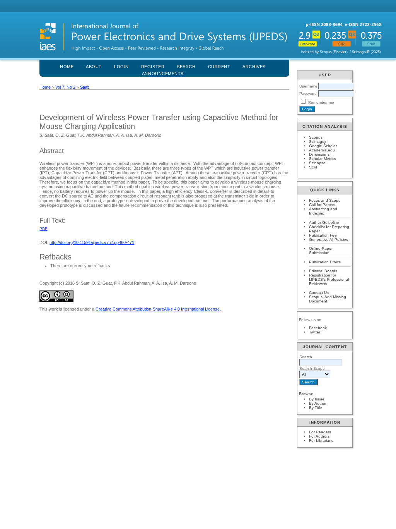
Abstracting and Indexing (323, 211)
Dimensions (319, 154)
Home (66, 66)
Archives (253, 66)
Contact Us (319, 292)
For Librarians (321, 440)
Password (308, 93)
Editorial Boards (323, 271)
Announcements (163, 73)
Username (308, 86)
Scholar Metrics (322, 158)
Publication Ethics (325, 262)
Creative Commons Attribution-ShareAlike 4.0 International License (158, 309)
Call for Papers (322, 205)
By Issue (316, 399)
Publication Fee (323, 235)
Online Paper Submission (321, 250)
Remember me (321, 102)
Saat (84, 87)
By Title (315, 407)
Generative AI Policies (328, 239)
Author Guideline (324, 222)
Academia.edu (322, 150)
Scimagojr (317, 141)
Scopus (316, 137)
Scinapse (317, 163)
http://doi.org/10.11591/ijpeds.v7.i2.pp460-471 (92, 242)
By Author (317, 403)
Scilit (313, 167)
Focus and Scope (325, 200)
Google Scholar (323, 146)
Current (219, 66)
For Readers (320, 432)
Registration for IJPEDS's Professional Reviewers (329, 279)
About (94, 66)
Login (121, 66)
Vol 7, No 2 (65, 87)
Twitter (314, 332)
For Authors (319, 436)
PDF (43, 229)
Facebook (318, 328)
